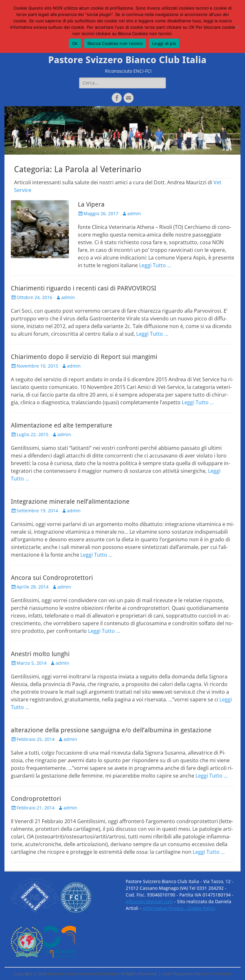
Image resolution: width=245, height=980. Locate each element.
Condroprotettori (36, 798)
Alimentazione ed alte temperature (61, 425)
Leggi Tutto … (155, 265)
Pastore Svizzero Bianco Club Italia (127, 59)
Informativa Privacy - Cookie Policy (179, 908)
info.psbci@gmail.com (149, 901)
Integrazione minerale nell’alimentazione (70, 501)
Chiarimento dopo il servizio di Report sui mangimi (84, 357)
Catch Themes (216, 973)
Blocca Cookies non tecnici (115, 43)
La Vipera (91, 204)
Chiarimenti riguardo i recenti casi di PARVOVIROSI (83, 288)
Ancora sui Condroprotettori (52, 577)
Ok (75, 43)
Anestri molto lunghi (40, 654)
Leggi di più (164, 43)
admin (134, 213)
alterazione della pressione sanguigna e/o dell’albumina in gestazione (111, 730)
